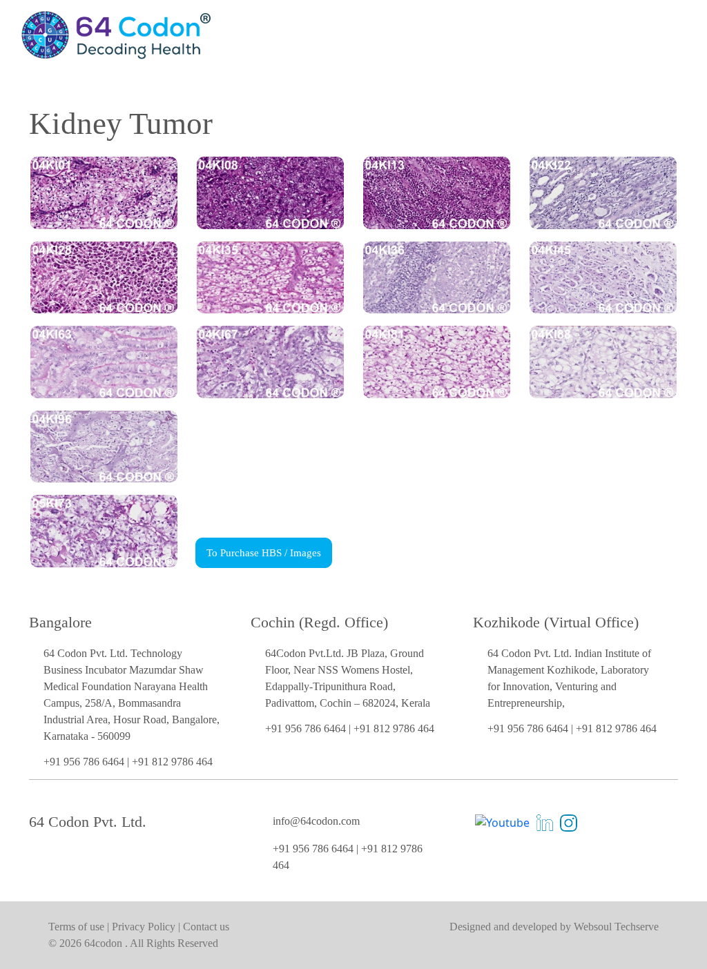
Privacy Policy (145, 926)
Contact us (206, 926)
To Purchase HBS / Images (263, 552)
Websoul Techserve (616, 926)
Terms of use (77, 926)
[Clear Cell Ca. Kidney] (270, 191)
